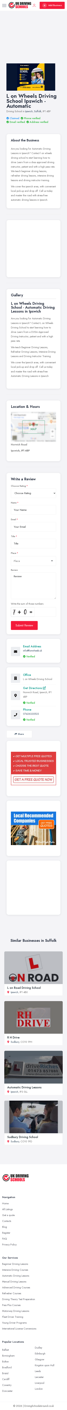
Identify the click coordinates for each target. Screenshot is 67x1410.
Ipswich (29, 111)
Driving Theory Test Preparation (18, 1299)
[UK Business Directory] (33, 828)
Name (14, 502)
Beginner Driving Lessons (15, 1264)
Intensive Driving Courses (15, 1270)
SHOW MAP (33, 427)
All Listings (7, 1209)
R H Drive (13, 1037)
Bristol (5, 1373)
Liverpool (39, 1383)
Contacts (6, 1221)
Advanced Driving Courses (16, 1287)
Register (6, 1233)
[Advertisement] (33, 40)
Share (21, 734)
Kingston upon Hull (44, 1365)
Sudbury (15, 1042)
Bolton (5, 1361)
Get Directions (33, 688)
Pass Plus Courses (11, 1305)
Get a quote (8, 1215)
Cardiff (5, 1379)
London (39, 1389)
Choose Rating (18, 486)
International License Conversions (19, 1328)
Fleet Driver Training (12, 1317)
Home (5, 1203)
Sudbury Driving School (22, 1137)
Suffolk (37, 111)
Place (13, 553)
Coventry (6, 1385)
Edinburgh (40, 1353)
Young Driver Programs (14, 1323)
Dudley (38, 1347)
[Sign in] (34, 5)
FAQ (4, 1238)
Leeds (38, 1371)
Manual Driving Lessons (14, 1281)
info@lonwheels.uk (32, 650)
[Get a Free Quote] (33, 768)
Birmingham (8, 1355)
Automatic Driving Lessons (24, 1087)
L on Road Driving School (24, 988)
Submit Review (24, 625)
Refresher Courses (11, 1293)
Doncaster (7, 1391)
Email (13, 519)
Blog (4, 1227)
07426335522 (31, 714)
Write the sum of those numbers (27, 604)
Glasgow (39, 1359)
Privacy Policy (9, 1244)
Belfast (5, 1350)
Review (14, 570)
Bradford (7, 1367)
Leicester (39, 1377)
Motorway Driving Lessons (15, 1311)
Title (13, 536)
